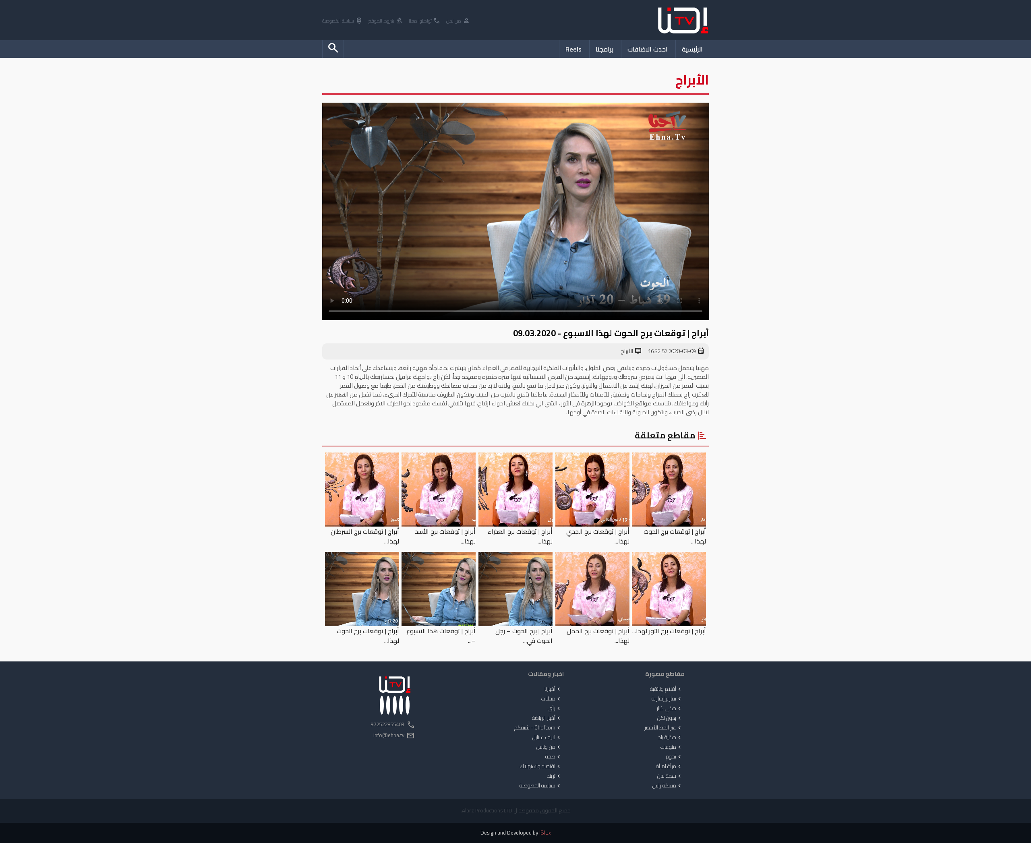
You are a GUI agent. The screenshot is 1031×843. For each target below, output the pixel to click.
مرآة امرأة (669, 766)
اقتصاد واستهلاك (541, 766)
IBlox (545, 833)
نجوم (674, 757)
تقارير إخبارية (667, 699)
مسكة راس (667, 786)
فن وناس (549, 747)
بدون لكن (670, 718)
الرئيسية (692, 49)
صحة (553, 757)
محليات (551, 699)
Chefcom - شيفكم (538, 728)
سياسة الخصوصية (342, 21)
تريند (554, 776)
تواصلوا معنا (425, 21)
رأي (555, 708)
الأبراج (631, 351)
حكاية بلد (670, 737)
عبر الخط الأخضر (663, 728)
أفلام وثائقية (666, 689)
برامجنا (604, 49)
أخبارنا (553, 689)
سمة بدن (670, 776)
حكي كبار (669, 708)
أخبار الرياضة (547, 718)
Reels (573, 49)
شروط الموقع (386, 21)
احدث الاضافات (647, 49)
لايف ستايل (547, 737)
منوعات (671, 747)
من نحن (458, 21)
